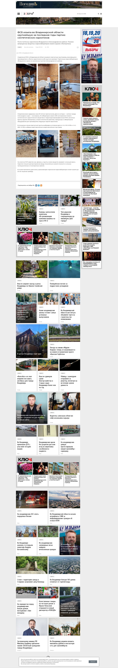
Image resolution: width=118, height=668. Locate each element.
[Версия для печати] (77, 47)
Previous (17, 243)
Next (78, 243)
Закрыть (93, 661)
